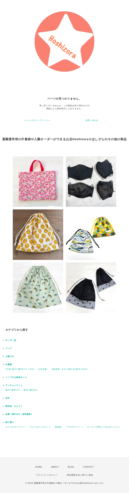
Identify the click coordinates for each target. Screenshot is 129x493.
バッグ (8, 348)
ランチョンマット (14, 385)
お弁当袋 (42, 369)
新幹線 (58, 427)
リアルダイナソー (74, 427)
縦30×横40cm (31, 390)
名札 (7, 398)
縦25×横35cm (12, 390)
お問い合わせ (91, 120)
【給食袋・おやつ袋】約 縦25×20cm (69, 369)
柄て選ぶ (9, 422)
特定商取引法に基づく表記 (80, 475)
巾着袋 (8, 364)
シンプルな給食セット (16, 377)
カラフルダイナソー (15, 427)
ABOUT (55, 467)
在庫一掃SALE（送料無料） (19, 414)
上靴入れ (9, 356)
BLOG (71, 467)
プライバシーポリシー (47, 475)
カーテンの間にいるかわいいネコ (103, 427)
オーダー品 (10, 340)
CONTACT (88, 467)
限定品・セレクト (14, 406)
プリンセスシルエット (40, 427)
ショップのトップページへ (37, 120)
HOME (38, 467)
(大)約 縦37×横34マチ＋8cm (19, 369)
